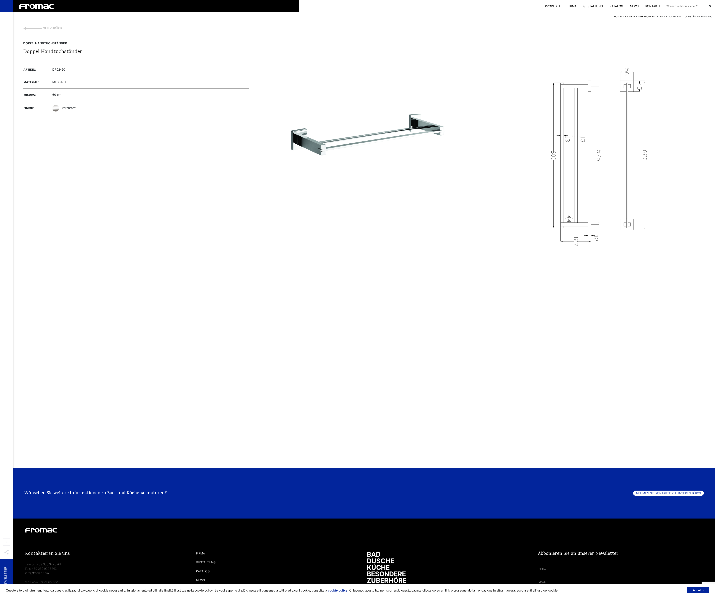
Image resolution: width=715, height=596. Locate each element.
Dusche (380, 561)
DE (6, 542)
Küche (378, 567)
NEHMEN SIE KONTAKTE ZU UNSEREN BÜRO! (668, 493)
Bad (374, 554)
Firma (572, 6)
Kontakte (653, 6)
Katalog (616, 6)
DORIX (662, 16)
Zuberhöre (386, 580)
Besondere (386, 574)
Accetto (698, 590)
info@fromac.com (37, 573)
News (634, 6)
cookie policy (337, 590)
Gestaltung (593, 6)
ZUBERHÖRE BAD (647, 16)
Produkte (553, 6)
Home (617, 16)
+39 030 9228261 (49, 564)
